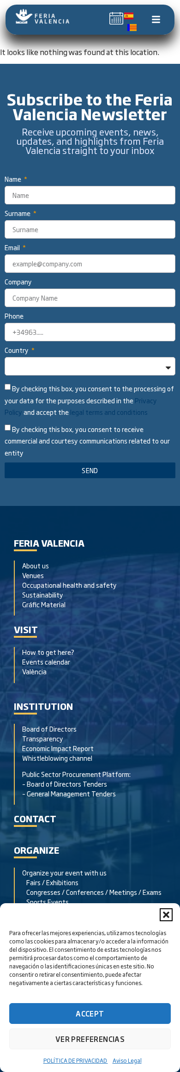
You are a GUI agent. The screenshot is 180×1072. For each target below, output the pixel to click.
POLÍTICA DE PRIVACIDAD (75, 1060)
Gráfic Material (44, 604)
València (34, 671)
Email (13, 248)
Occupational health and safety (69, 585)
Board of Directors (49, 728)
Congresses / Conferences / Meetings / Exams (92, 892)
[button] (166, 914)
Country (17, 351)
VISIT (26, 629)
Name (14, 180)
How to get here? (49, 652)
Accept (90, 1013)
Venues (33, 575)
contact (35, 818)
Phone (14, 316)
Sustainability (42, 594)
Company (18, 282)
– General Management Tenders (69, 793)
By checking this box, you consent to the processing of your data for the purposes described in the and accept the (89, 400)
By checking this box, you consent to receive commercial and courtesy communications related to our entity (87, 441)
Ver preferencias (90, 1039)
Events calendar (46, 661)
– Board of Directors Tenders (64, 784)
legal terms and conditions (109, 412)
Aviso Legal (127, 1060)
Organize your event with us (64, 872)
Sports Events (45, 901)
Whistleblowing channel (57, 758)
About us (35, 565)
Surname (18, 214)
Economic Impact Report (58, 748)
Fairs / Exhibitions (50, 882)
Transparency (42, 738)
